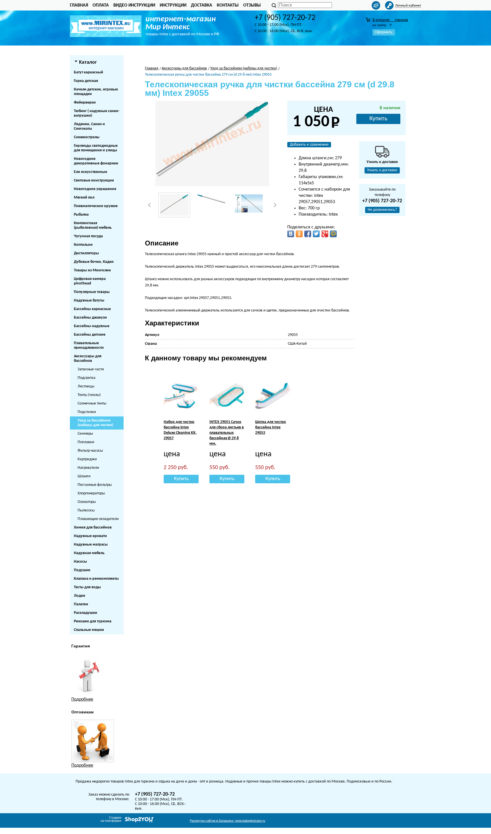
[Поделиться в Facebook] (307, 233)
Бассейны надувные (91, 326)
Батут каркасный (88, 72)
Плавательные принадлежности (89, 345)
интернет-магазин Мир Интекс (180, 23)
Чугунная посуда (88, 236)
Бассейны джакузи (90, 317)
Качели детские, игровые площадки (96, 91)
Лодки (79, 596)
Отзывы (252, 5)
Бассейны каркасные (92, 309)
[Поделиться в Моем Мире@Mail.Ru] (333, 233)
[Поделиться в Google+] (324, 233)
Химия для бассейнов (93, 527)
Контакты (228, 5)
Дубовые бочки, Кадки (94, 262)
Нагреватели (88, 468)
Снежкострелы (86, 137)
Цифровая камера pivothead (90, 281)
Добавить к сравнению (309, 145)
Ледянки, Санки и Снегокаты (89, 126)
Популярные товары (92, 292)
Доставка (201, 5)
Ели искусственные (90, 172)
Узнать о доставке (382, 170)
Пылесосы (86, 510)
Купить (378, 118)
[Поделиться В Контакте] (290, 233)
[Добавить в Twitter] (316, 233)
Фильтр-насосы (90, 451)
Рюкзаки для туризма (92, 621)
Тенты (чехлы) (89, 395)
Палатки (81, 604)
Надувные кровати (90, 536)
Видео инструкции (134, 5)
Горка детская (86, 81)
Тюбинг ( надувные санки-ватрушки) (96, 113)
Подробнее (82, 699)
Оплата (101, 5)
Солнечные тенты (92, 403)
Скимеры (85, 434)
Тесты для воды (87, 587)
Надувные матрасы (91, 544)
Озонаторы (87, 502)
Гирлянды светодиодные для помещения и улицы (96, 148)
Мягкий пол (84, 197)
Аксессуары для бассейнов (87, 358)
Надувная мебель (89, 553)
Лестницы (86, 386)
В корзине (390, 20)
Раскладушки (85, 613)
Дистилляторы (86, 253)
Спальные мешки (89, 630)
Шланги (84, 476)
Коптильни (83, 245)
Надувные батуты (89, 300)
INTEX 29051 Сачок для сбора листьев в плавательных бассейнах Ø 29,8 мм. (226, 433)
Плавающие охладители (98, 519)
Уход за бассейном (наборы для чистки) (95, 422)
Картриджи (87, 459)
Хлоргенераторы (91, 493)
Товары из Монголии (92, 270)
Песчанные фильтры (95, 485)
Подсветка (86, 378)
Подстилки (87, 412)
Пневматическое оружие (96, 206)
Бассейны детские (89, 335)
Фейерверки (85, 102)
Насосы (80, 562)
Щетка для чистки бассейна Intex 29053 (270, 427)
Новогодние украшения (95, 189)
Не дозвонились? (382, 210)
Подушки (82, 570)
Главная (79, 5)
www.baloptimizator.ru (227, 820)
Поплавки (86, 442)
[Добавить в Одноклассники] (299, 233)
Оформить (383, 32)
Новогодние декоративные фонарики (96, 161)
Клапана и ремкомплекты (96, 579)
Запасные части (91, 369)
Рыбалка (81, 214)
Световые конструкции (94, 180)
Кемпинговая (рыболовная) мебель (93, 225)
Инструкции (173, 5)
